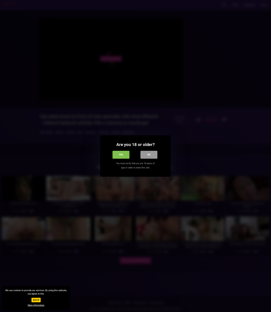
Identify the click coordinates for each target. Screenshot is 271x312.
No (149, 154)
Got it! (36, 300)
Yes (121, 154)
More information (36, 305)
